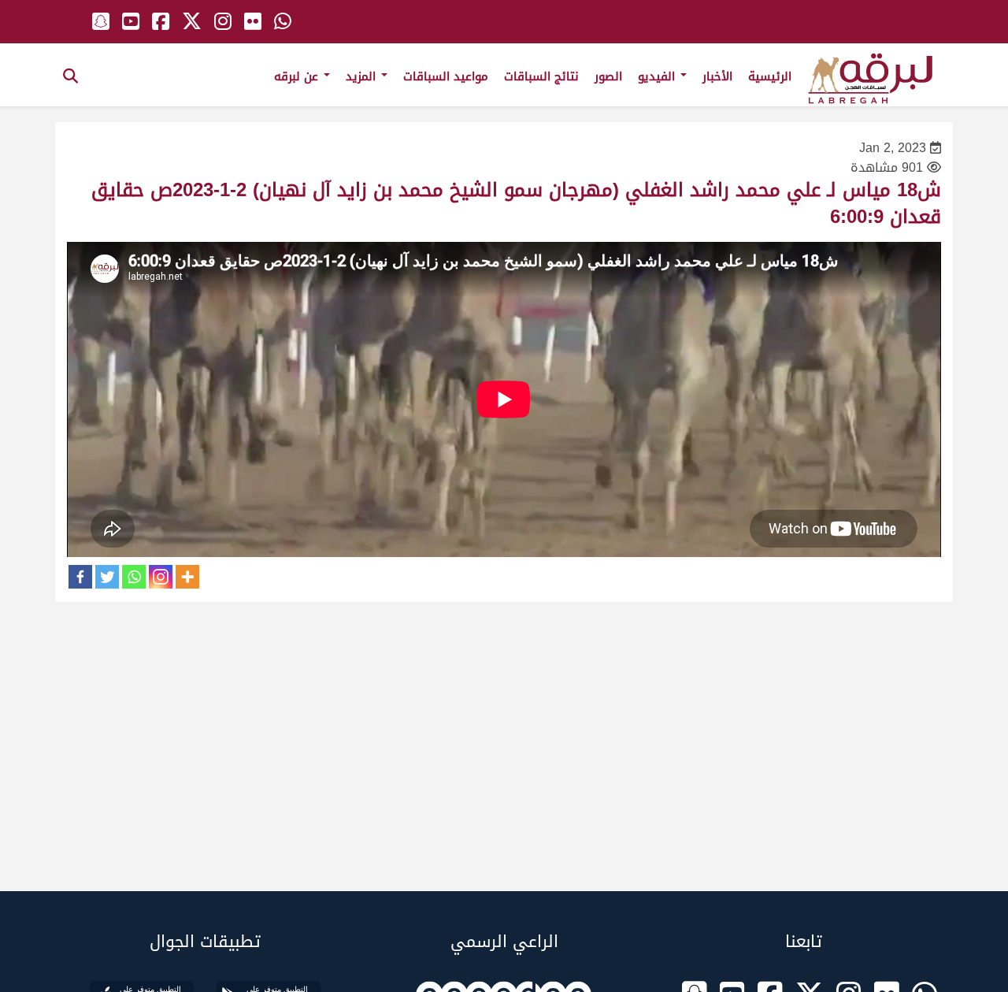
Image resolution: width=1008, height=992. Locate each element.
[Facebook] (80, 577)
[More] (187, 577)
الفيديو (658, 76)
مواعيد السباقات (445, 76)
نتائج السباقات (541, 76)
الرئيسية (769, 76)
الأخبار (717, 76)
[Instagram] (160, 577)
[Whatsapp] (134, 577)
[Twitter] (107, 577)
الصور (608, 76)
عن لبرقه (298, 76)
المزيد (363, 76)
